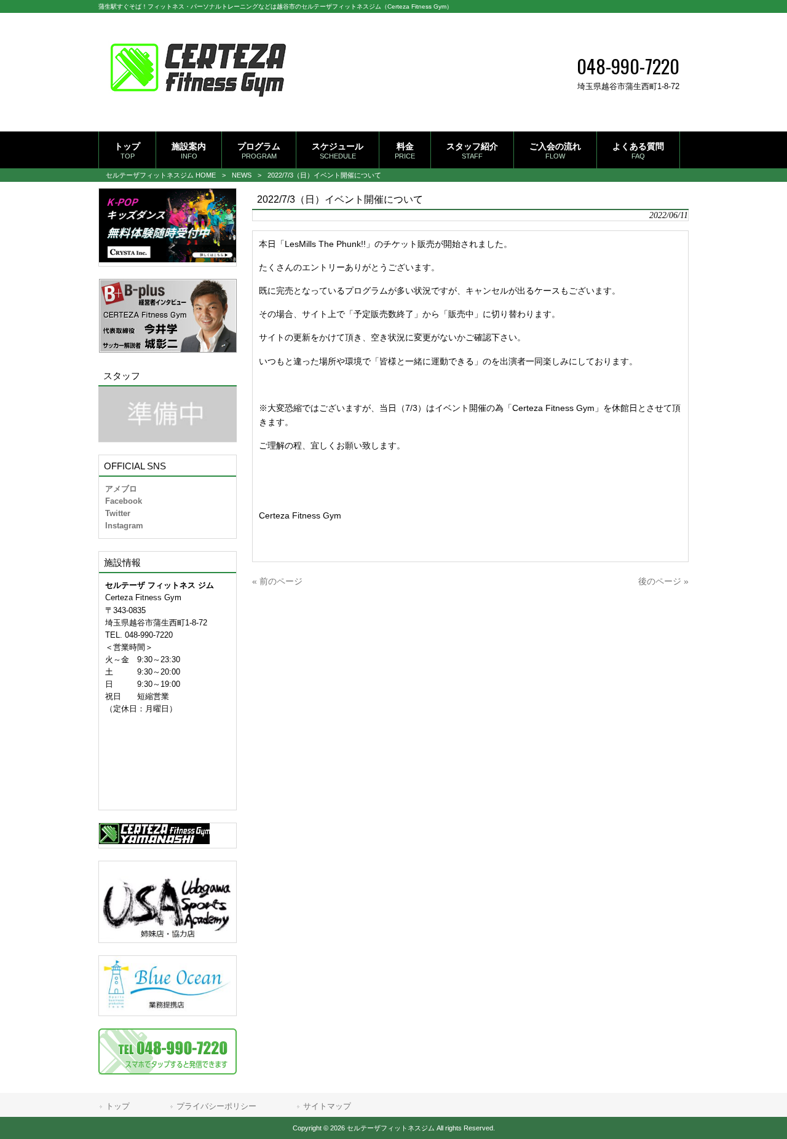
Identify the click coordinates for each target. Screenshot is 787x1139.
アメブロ (121, 488)
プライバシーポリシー (216, 1106)
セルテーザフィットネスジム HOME (161, 175)
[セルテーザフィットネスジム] (198, 112)
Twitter (117, 513)
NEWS (241, 175)
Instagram (124, 525)
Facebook (123, 501)
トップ (118, 1106)
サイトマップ (327, 1106)
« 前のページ (277, 581)
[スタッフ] (167, 414)
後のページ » (663, 581)
